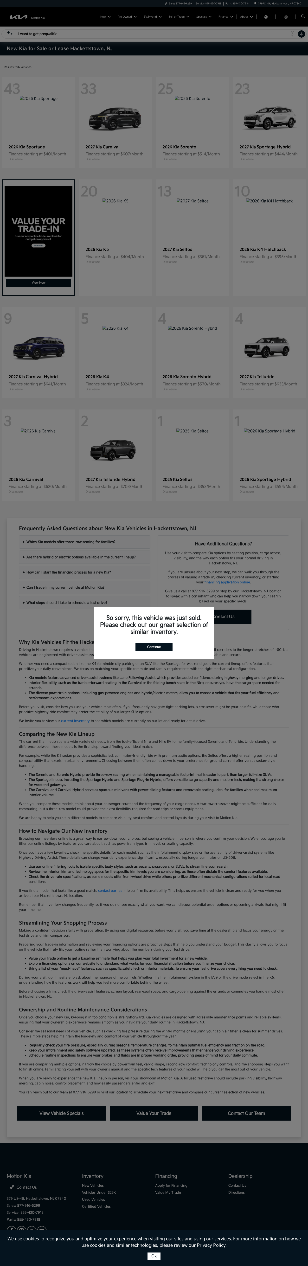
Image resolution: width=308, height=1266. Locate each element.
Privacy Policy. (211, 1245)
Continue (154, 647)
